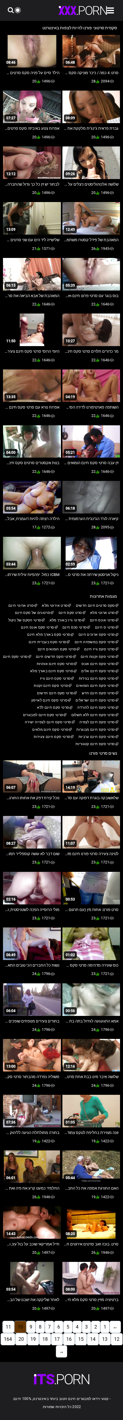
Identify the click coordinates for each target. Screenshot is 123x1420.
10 (20, 1327)
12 (116, 1339)
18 (45, 1339)
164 (8, 1339)
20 (21, 1339)
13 (104, 1339)
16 (69, 1339)
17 (57, 1339)
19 (33, 1339)
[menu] (110, 10)
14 (93, 1339)
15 (81, 1339)
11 (8, 1327)
